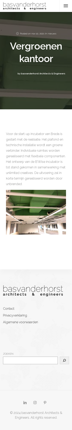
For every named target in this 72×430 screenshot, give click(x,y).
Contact (8, 309)
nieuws (52, 33)
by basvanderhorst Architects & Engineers (41, 73)
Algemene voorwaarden (20, 322)
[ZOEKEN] (64, 360)
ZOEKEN (8, 353)
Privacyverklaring (15, 315)
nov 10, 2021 (37, 33)
